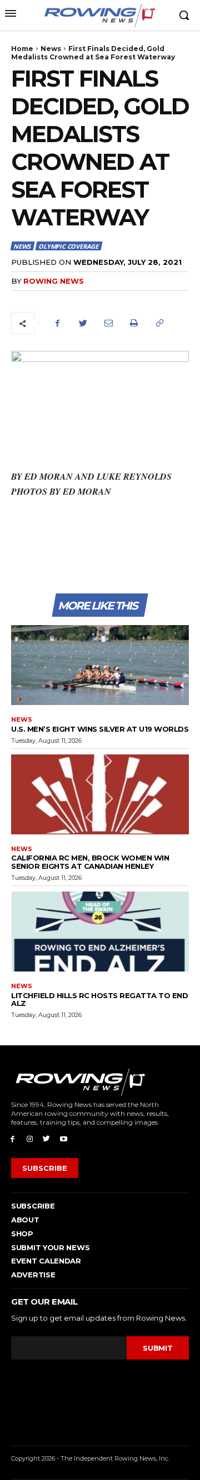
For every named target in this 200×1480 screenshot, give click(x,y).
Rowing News (53, 280)
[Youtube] (63, 1138)
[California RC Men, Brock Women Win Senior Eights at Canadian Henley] (100, 794)
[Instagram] (30, 1138)
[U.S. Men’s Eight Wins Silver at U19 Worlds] (100, 665)
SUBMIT (157, 1347)
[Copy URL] (159, 323)
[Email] (108, 323)
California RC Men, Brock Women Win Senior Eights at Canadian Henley (90, 861)
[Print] (134, 323)
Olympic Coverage (68, 246)
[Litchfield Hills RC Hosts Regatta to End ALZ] (100, 931)
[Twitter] (83, 323)
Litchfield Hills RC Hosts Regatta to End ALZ (99, 999)
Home (22, 48)
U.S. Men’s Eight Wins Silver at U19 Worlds (99, 728)
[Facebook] (57, 323)
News (51, 48)
